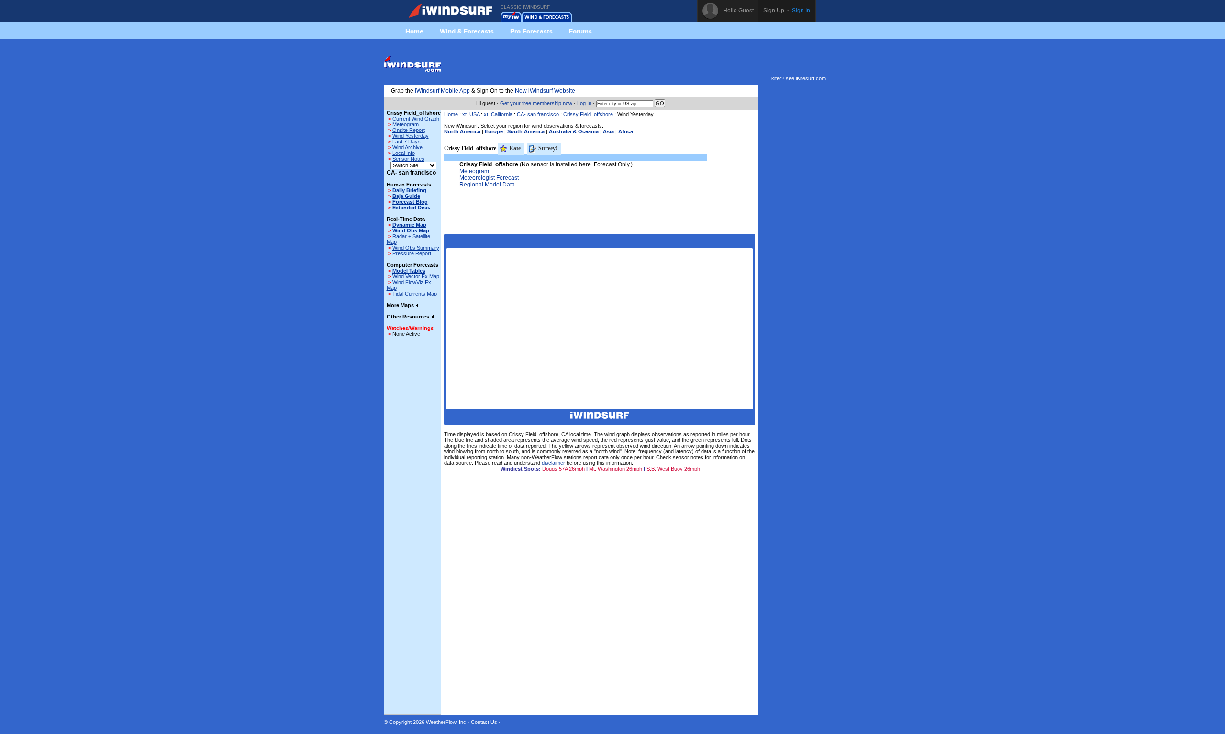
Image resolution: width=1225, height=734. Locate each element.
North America (462, 131)
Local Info (403, 153)
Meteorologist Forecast (489, 178)
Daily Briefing (409, 190)
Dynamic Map (409, 225)
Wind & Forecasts (467, 31)
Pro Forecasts (531, 31)
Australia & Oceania (574, 131)
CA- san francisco (538, 114)
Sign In (801, 10)
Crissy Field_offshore (588, 114)
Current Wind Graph (415, 118)
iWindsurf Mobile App (442, 91)
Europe (494, 131)
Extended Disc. (411, 207)
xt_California (498, 114)
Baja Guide (406, 196)
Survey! (547, 148)
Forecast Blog (410, 202)
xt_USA (470, 114)
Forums (580, 31)
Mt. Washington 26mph (615, 468)
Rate (514, 148)
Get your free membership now (536, 103)
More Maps (401, 305)
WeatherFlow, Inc (446, 722)
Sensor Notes (408, 159)
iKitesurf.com (811, 78)
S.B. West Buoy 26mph (673, 468)
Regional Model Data (487, 184)
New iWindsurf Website (545, 91)
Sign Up (773, 10)
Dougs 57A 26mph (563, 468)
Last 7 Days (406, 141)
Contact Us (484, 722)
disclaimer (553, 463)
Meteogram (405, 124)
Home (414, 31)
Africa (625, 131)
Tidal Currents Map (414, 293)
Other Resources (409, 316)
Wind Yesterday (410, 136)
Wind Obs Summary (415, 248)
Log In (584, 103)
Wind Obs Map (410, 230)
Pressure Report (411, 253)
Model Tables (408, 271)
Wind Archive (407, 147)
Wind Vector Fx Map (415, 276)
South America (526, 131)
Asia (608, 131)
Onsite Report (408, 130)
